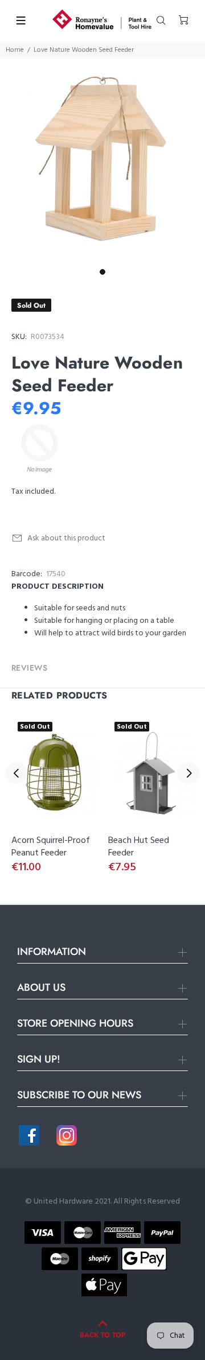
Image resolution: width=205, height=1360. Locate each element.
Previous (16, 773)
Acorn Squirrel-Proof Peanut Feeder (50, 847)
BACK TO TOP (102, 1335)
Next (188, 773)
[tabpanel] (102, 161)
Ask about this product (66, 538)
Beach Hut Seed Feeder (138, 847)
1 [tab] (102, 272)
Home (15, 50)
